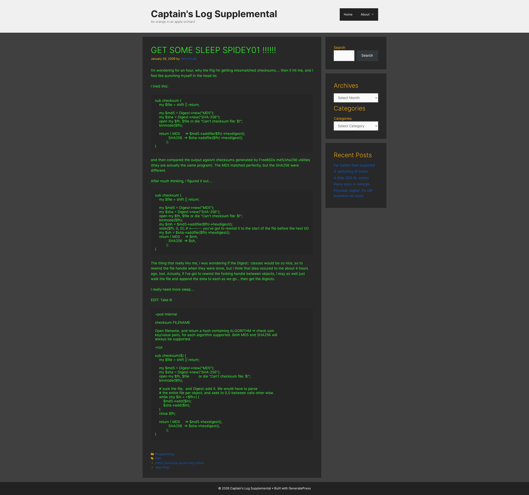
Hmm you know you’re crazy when (179, 463)
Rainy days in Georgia (352, 184)
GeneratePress (300, 488)
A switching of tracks (351, 171)
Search (339, 48)
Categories (343, 118)
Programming (164, 454)
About (365, 14)
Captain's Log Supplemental (214, 13)
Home (348, 14)
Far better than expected (354, 165)
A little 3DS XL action (351, 178)
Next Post (162, 467)
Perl (158, 458)
